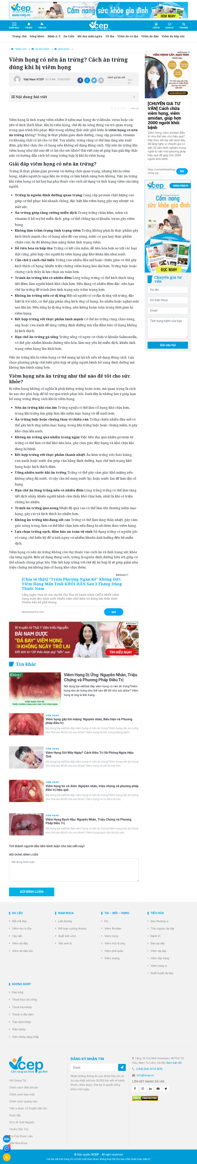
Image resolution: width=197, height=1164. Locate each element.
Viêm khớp (19, 1029)
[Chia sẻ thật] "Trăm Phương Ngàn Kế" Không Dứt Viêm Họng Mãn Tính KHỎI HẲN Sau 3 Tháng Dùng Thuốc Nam (72, 584)
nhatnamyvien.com (33, 611)
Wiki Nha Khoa (18, 1143)
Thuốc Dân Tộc (19, 1129)
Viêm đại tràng (160, 958)
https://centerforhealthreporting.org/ (161, 171)
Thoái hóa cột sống (24, 999)
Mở (113, 612)
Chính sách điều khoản (23, 1087)
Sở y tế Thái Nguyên (21, 1122)
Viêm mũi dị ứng (114, 943)
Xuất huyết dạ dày (162, 973)
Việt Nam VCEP (33, 79)
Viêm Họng (63, 49)
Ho (106, 921)
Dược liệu (15, 1115)
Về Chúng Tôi (17, 1080)
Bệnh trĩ (155, 936)
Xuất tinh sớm (67, 936)
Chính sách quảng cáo (23, 1101)
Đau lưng (17, 992)
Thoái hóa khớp (22, 1007)
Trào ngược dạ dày (162, 928)
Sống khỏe (37, 36)
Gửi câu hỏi (168, 345)
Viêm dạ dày (158, 951)
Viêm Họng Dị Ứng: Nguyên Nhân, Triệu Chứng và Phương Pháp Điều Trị (100, 677)
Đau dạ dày (158, 943)
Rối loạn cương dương (72, 928)
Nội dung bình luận (23, 854)
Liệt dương (65, 921)
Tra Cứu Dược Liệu (21, 1136)
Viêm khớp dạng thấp (25, 1037)
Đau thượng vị (159, 921)
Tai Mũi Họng (42, 49)
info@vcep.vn (145, 1075)
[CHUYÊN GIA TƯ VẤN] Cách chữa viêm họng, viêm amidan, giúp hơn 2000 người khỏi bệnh (164, 115)
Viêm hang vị (159, 966)
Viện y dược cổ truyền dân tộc (28, 1108)
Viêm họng (111, 936)
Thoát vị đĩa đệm (23, 1014)
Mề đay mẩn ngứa (89, 36)
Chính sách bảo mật (22, 1094)
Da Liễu (68, 36)
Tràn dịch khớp (21, 1022)
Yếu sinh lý (65, 943)
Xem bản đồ (174, 1063)
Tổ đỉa (109, 36)
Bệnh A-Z (54, 36)
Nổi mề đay (19, 921)
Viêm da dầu (150, 36)
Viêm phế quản (113, 951)
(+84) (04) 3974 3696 (149, 1069)
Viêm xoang (111, 958)
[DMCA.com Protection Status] (145, 1098)
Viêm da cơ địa (127, 36)
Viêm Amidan (112, 928)
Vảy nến (17, 936)
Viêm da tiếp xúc (173, 36)
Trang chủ (19, 36)
